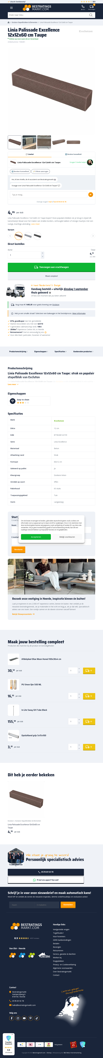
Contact (56, 975)
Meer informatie (79, 313)
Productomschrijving (17, 351)
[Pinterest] (30, 1018)
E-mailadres (16, 537)
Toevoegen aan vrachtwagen (54, 267)
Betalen (56, 943)
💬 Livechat (30, 154)
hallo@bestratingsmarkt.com (24, 1005)
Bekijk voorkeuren (67, 537)
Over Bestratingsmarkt (62, 971)
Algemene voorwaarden (62, 968)
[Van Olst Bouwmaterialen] (44, 955)
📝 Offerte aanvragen (40, 171)
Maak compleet (51, 276)
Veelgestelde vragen (61, 929)
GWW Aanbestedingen (62, 940)
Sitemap (49, 1053)
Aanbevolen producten (82, 351)
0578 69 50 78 (47, 871)
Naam (14, 525)
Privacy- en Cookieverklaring (64, 964)
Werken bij (57, 957)
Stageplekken (58, 961)
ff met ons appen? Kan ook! (47, 879)
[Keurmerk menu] (12, 1034)
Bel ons (83, 9)
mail (50, 202)
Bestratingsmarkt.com (39, 1053)
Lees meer (35, 224)
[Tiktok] (37, 1018)
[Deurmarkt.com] (22, 955)
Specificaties (60, 351)
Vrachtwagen (91, 7)
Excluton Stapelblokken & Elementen (24, 22)
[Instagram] (18, 1018)
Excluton (55, 304)
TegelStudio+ (58, 933)
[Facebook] (11, 1018)
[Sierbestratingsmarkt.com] (31, 955)
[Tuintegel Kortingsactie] (39, 813)
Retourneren (58, 950)
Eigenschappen (40, 351)
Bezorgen (57, 947)
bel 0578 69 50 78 (60, 202)
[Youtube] (24, 1018)
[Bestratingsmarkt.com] (12, 955)
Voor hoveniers (59, 936)
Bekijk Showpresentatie (22, 614)
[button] (9, 1044)
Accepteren (36, 537)
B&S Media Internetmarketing (72, 1053)
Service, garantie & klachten (64, 954)
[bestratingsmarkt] (29, 926)
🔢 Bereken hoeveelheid (73, 154)
